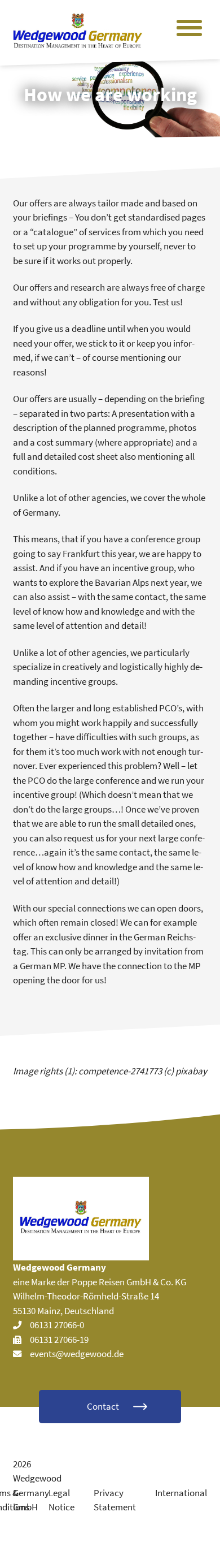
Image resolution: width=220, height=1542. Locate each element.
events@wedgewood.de (77, 1353)
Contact (103, 1406)
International (181, 1493)
